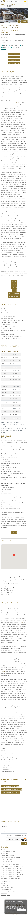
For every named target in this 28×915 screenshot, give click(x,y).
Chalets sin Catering (6, 861)
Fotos (24, 21)
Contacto (3, 883)
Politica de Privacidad (12, 910)
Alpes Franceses (7, 27)
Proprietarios (4, 885)
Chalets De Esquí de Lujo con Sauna (11, 872)
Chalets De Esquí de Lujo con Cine (11, 868)
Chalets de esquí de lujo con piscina (11, 864)
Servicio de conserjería (7, 855)
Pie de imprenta (5, 895)
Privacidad (4, 893)
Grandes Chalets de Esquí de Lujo (10, 878)
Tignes (3, 671)
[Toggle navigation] (25, 5)
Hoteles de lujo (5, 853)
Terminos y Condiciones (8, 891)
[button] (25, 1)
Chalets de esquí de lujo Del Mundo (10, 792)
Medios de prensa (6, 889)
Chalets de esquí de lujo (12, 25)
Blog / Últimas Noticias (7, 887)
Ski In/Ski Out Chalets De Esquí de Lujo (12, 866)
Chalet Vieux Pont (10, 273)
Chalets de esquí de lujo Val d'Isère (10, 786)
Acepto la (17, 835)
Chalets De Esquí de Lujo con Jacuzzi (11, 870)
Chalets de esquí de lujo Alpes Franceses (12, 789)
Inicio (2, 25)
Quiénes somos (5, 881)
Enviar (24, 843)
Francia (21, 622)
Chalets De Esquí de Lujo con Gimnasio (12, 874)
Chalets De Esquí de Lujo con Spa (10, 876)
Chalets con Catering (7, 859)
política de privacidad (20, 835)
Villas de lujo (4, 849)
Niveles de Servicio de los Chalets (10, 857)
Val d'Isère (16, 27)
